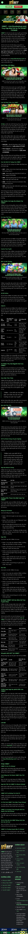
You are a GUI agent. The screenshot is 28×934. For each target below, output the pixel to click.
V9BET (3, 33)
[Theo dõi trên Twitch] (12, 872)
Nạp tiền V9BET (6, 885)
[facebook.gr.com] (14, 2)
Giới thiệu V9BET (21, 848)
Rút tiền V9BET (6, 887)
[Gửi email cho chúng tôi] (3, 872)
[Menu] (2, 2)
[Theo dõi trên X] (1, 872)
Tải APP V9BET (6, 890)
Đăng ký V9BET (6, 880)
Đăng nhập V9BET (7, 882)
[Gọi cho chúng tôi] (5, 872)
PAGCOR (9, 745)
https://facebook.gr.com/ (18, 58)
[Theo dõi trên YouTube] (8, 872)
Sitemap (18, 871)
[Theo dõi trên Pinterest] (6, 872)
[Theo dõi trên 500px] (10, 872)
